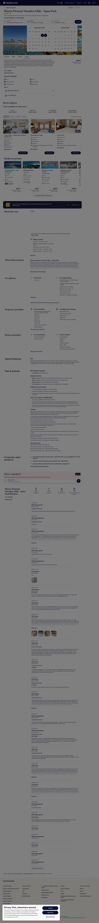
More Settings (50, 917)
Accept (50, 908)
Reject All (50, 912)
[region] (31, 913)
